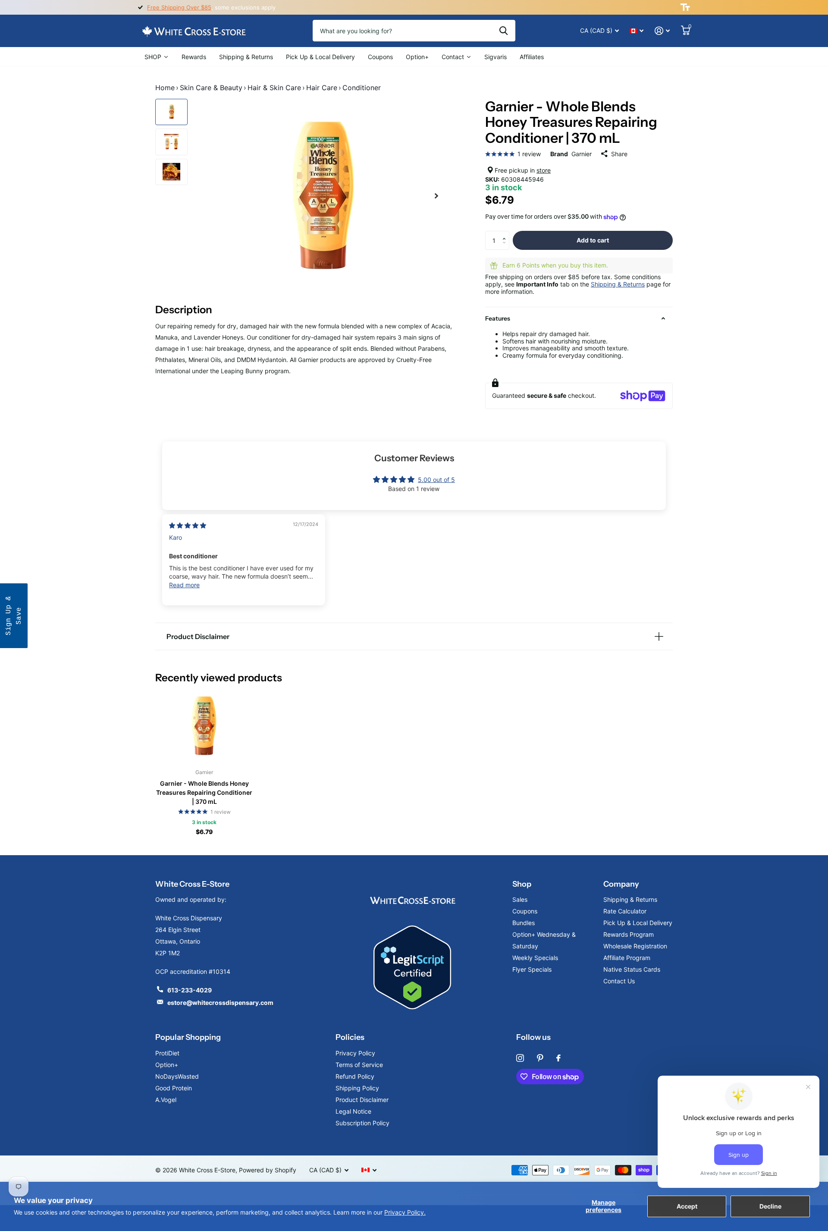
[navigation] (171, 112)
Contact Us (619, 981)
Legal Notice (353, 1111)
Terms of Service (359, 1064)
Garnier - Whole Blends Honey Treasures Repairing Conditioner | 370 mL (204, 792)
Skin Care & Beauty (211, 87)
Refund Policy (355, 1076)
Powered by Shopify (267, 1170)
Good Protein (173, 1088)
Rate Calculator (624, 911)
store (543, 170)
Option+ (166, 1064)
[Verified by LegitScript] (412, 968)
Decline (770, 1206)
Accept (687, 1206)
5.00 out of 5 (436, 479)
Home (165, 87)
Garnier (581, 153)
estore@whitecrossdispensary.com (220, 1002)
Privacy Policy (355, 1053)
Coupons (524, 911)
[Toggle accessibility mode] (685, 7)
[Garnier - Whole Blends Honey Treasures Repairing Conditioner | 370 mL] (204, 725)
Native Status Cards (631, 969)
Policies (350, 1037)
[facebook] (558, 1058)
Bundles (523, 922)
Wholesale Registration (635, 946)
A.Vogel (165, 1099)
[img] (187, 525)
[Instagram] (520, 1058)
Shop (521, 884)
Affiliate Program (626, 957)
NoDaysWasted (177, 1076)
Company (621, 884)
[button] (506, 233)
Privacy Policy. (405, 1212)
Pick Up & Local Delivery (637, 922)
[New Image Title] (412, 899)
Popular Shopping (188, 1037)
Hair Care (321, 87)
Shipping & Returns (618, 284)
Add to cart (593, 240)
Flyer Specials (532, 969)
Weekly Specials (535, 957)
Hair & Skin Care (274, 87)
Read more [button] (184, 585)
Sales (519, 899)
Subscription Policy (362, 1123)
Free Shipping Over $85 (179, 7)
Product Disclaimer (362, 1099)
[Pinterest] (540, 1058)
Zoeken (503, 30)
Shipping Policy (357, 1088)
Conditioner (361, 87)
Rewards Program (628, 934)
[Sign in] (662, 31)
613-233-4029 (189, 990)
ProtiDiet (167, 1053)
